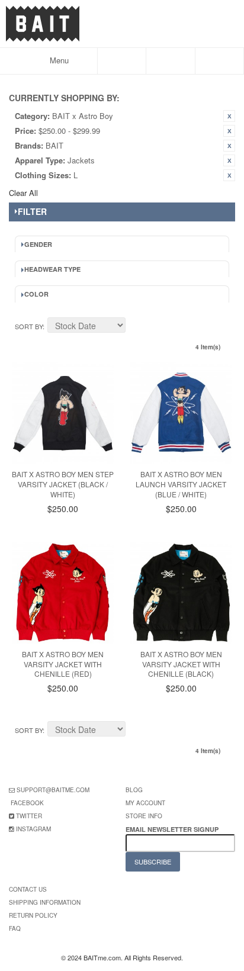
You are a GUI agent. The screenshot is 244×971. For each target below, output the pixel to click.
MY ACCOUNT (145, 803)
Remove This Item (229, 116)
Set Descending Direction (136, 327)
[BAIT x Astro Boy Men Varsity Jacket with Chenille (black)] (181, 593)
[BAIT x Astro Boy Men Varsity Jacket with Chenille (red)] (63, 593)
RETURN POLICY (33, 915)
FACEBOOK (27, 803)
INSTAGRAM (33, 829)
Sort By (29, 326)
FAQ (15, 928)
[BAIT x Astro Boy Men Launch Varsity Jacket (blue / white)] (181, 413)
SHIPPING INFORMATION (45, 902)
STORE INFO (144, 816)
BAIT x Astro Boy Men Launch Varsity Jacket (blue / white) (181, 484)
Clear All (23, 192)
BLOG (134, 790)
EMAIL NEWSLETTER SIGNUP (173, 829)
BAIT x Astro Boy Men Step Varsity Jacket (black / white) (63, 484)
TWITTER (29, 816)
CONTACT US (28, 889)
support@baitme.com (53, 790)
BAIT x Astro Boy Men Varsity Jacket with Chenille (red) (63, 664)
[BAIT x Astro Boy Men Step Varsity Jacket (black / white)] (63, 413)
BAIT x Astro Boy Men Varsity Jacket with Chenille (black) (181, 664)
